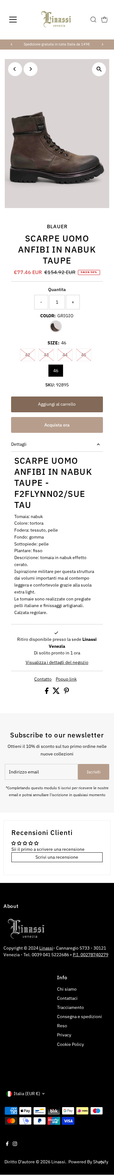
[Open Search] (93, 19)
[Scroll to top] (101, 1162)
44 (67, 355)
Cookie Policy (70, 1044)
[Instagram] (15, 1144)
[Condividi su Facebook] (47, 692)
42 (30, 355)
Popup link (66, 679)
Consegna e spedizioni (79, 1016)
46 (55, 370)
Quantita (57, 289)
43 (49, 355)
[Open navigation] (17, 19)
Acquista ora (57, 425)
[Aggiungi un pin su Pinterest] (66, 692)
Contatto (43, 679)
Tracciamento (70, 1007)
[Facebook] (7, 1144)
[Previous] (12, 44)
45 (86, 355)
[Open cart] (104, 19)
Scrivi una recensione (56, 857)
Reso (62, 1026)
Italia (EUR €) (27, 1093)
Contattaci (67, 998)
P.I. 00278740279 (90, 954)
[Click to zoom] (99, 69)
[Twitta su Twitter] (57, 692)
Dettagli (19, 444)
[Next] (102, 44)
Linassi (46, 948)
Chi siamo (67, 989)
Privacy (64, 1035)
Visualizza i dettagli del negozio (57, 662)
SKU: (50, 385)
